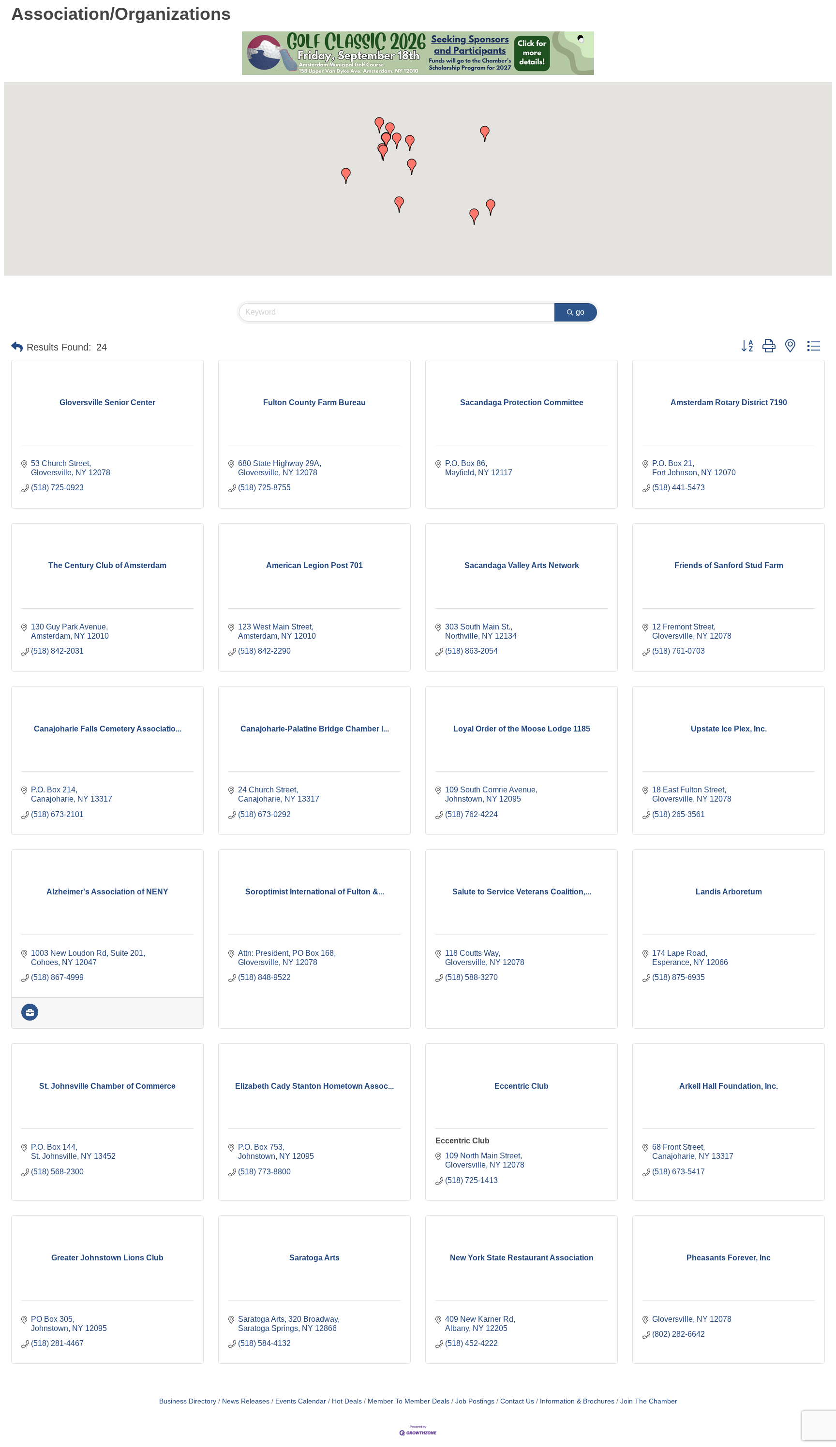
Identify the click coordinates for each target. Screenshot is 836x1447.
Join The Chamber (648, 1401)
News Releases (245, 1401)
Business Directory (187, 1401)
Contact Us (517, 1401)
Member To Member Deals (408, 1401)
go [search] (580, 312)
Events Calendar (300, 1401)
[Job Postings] (29, 1018)
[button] (383, 153)
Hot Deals (347, 1401)
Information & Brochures (577, 1401)
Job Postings (474, 1401)
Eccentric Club (462, 1141)
